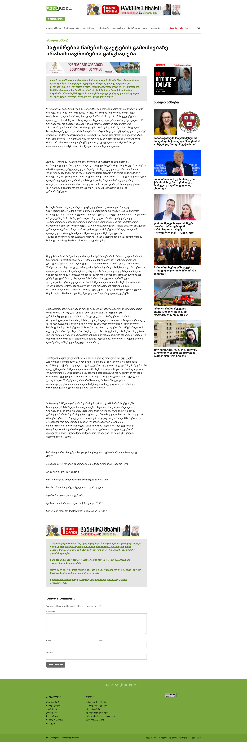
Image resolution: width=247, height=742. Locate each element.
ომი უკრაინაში (93, 709)
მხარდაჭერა (55, 18)
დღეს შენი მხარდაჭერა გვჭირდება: (70, 569)
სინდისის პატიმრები (96, 702)
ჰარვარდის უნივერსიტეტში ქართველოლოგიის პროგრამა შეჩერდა (175, 270)
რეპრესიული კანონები (97, 712)
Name (48, 641)
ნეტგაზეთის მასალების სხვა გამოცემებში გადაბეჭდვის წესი (173, 738)
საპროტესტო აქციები (96, 705)
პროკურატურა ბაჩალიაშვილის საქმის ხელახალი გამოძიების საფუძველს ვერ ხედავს (175, 353)
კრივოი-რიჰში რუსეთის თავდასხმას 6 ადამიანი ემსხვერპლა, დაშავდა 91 (171, 311)
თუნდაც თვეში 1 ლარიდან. (83, 573)
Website (49, 652)
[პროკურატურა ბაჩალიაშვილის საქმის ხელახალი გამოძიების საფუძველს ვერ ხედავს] (177, 334)
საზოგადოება (71, 28)
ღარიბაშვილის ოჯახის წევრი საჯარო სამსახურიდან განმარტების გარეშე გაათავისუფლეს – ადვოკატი (174, 227)
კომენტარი (103, 28)
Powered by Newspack (71, 738)
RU (186, 28)
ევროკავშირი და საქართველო (101, 716)
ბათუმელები (176, 28)
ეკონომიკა (88, 28)
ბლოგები (156, 28)
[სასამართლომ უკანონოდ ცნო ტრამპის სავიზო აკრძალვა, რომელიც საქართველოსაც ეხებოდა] (177, 163)
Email (100, 641)
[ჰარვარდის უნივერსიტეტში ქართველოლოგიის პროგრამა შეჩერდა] (177, 252)
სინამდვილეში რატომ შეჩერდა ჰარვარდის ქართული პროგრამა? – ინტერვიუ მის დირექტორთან (177, 141)
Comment (50, 612)
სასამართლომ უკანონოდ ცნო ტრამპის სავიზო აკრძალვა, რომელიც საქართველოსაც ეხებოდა (174, 183)
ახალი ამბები (53, 28)
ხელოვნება (119, 28)
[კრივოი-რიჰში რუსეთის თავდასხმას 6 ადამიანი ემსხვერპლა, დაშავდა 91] (177, 293)
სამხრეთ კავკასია (137, 28)
